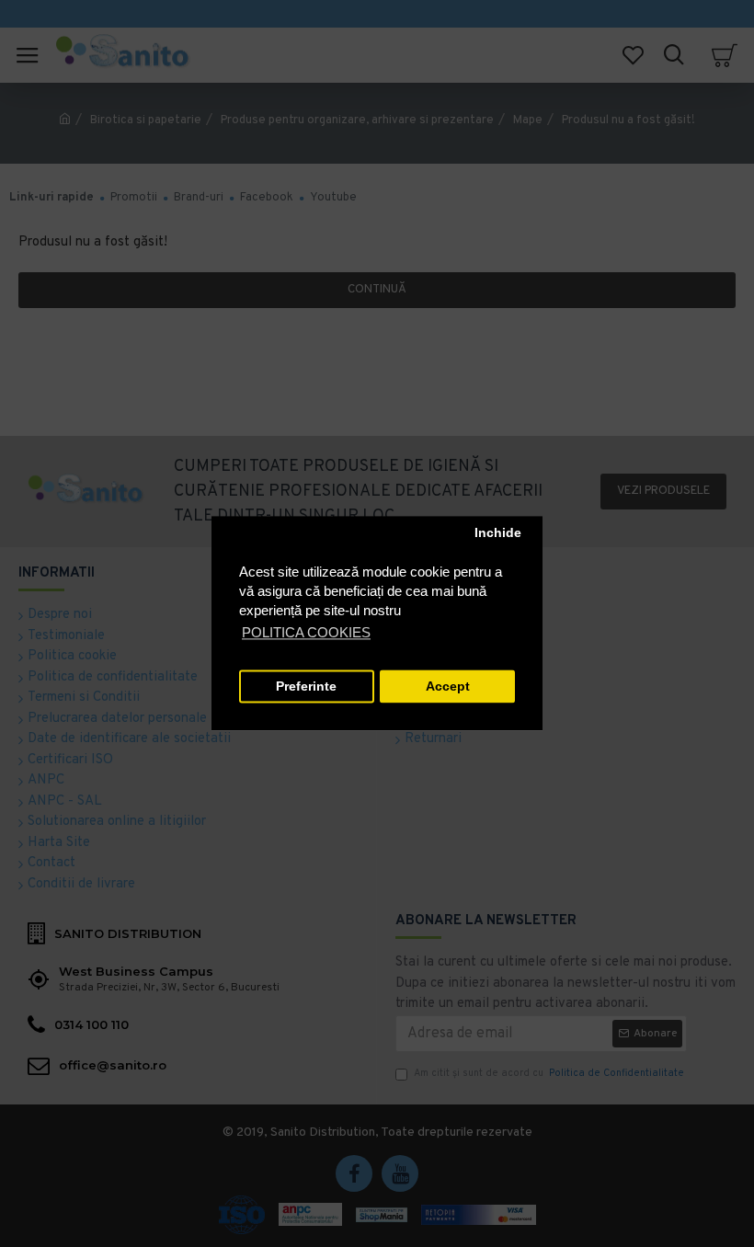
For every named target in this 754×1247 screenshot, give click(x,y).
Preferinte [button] (306, 686)
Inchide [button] (497, 533)
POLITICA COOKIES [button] (306, 633)
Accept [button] (448, 686)
